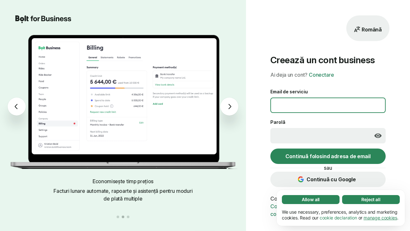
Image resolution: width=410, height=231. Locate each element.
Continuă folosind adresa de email (327, 156)
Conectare (321, 75)
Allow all (311, 199)
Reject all (370, 199)
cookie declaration (338, 217)
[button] (118, 217)
